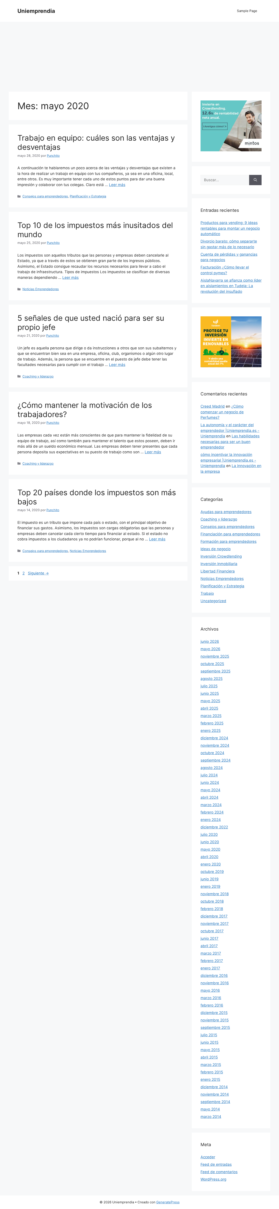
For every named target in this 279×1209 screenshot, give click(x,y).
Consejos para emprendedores (45, 196)
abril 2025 (209, 708)
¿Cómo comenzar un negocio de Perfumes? (222, 412)
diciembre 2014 (214, 1087)
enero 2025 (211, 730)
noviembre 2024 (215, 745)
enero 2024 (211, 819)
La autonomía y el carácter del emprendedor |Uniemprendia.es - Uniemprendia (230, 430)
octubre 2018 (212, 901)
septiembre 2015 (215, 1027)
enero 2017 (210, 968)
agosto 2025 (212, 678)
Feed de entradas (216, 1164)
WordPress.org (213, 1179)
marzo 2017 (211, 953)
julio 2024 (209, 775)
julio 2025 (209, 686)
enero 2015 (210, 1079)
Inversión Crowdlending (221, 556)
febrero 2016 (212, 1005)
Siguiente (38, 573)
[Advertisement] (139, 54)
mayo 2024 (210, 790)
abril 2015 (209, 1057)
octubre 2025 (212, 664)
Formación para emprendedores (229, 541)
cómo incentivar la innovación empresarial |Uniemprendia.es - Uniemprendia (228, 460)
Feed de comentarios (219, 1172)
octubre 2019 (212, 871)
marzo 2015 (211, 1064)
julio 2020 (209, 834)
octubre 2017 (212, 931)
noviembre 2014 (215, 1094)
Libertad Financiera (218, 571)
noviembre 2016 (215, 983)
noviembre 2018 (215, 894)
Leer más (117, 185)
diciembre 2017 (214, 916)
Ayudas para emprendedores (226, 512)
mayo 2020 (210, 849)
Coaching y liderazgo (38, 376)
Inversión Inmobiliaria (219, 564)
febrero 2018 (212, 909)
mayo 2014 (210, 1109)
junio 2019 (210, 879)
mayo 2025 (210, 701)
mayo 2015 (210, 1050)
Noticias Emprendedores (40, 289)
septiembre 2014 (215, 1102)
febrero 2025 (212, 723)
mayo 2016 (210, 990)
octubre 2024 (212, 753)
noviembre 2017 (215, 923)
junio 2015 (209, 1042)
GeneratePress (168, 1202)
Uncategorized (213, 601)
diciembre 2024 (214, 738)
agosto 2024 (212, 768)
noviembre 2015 (215, 1020)
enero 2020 (211, 864)
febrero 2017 (212, 961)
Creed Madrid (213, 406)
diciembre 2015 (214, 1013)
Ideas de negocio (216, 549)
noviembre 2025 (215, 656)
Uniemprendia (36, 11)
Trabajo (207, 593)
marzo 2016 (211, 998)
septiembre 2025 (215, 671)
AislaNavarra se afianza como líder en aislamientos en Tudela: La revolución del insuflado (231, 286)
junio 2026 (210, 641)
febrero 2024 (212, 812)
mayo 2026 (210, 649)
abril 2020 (209, 857)
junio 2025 (210, 693)
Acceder (208, 1157)
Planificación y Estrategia (88, 196)
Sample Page (247, 11)
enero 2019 (210, 886)
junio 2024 (210, 782)
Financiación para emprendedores (230, 534)
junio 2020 (210, 842)
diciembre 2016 (214, 975)
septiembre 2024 (216, 760)
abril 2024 (209, 797)
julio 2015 (209, 1035)
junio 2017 (209, 938)
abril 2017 (209, 946)
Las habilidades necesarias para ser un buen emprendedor (230, 441)
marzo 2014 (211, 1116)
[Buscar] (255, 180)
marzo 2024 (211, 805)
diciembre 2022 (214, 827)
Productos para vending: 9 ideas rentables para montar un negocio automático (230, 228)
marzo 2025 (211, 716)
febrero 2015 (212, 1072)
